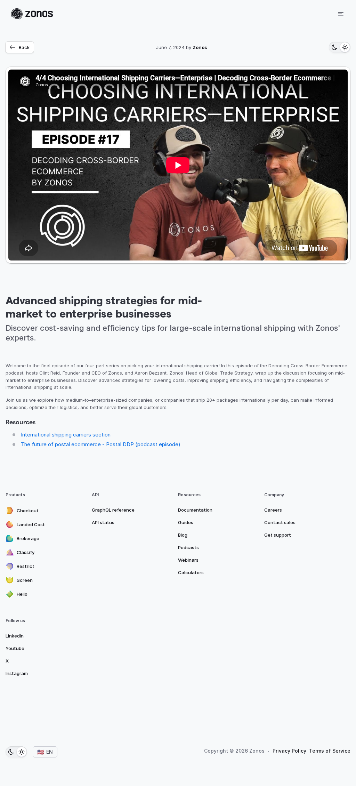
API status (103, 522)
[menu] (341, 14)
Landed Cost (31, 524)
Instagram (17, 673)
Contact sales (280, 522)
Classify (25, 552)
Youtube (15, 648)
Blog (182, 535)
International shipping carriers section (66, 434)
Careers (273, 510)
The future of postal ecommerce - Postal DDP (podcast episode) (100, 444)
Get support (277, 535)
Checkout (28, 510)
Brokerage (28, 538)
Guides (185, 522)
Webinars (188, 560)
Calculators (191, 572)
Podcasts (188, 547)
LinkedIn (15, 636)
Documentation (195, 510)
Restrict (25, 566)
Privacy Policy (289, 751)
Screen (25, 580)
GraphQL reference (113, 510)
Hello (22, 594)
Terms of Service (329, 751)
